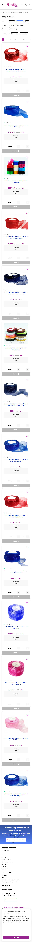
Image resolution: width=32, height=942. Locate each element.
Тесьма (4, 864)
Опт (3, 877)
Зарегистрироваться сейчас (16, 840)
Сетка (4, 25)
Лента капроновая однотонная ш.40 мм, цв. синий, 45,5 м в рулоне (16, 460)
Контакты (6, 886)
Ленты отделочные (7, 862)
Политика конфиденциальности (10, 879)
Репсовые (12, 22)
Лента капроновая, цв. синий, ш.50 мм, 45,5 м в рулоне (16, 627)
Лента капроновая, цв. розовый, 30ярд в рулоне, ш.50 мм (16, 683)
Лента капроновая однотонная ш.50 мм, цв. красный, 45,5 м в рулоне (16, 237)
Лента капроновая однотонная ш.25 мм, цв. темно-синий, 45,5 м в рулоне (16, 293)
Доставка (4, 875)
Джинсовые (13, 28)
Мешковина (20, 25)
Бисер (3, 852)
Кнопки (4, 857)
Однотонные (14, 34)
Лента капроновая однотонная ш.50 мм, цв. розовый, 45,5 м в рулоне (16, 739)
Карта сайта (7, 890)
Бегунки (4, 855)
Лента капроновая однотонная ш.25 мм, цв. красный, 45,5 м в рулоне (16, 516)
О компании (6, 872)
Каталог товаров (9, 848)
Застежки (4, 868)
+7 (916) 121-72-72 (9, 895)
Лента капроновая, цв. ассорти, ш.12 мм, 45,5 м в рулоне (16, 349)
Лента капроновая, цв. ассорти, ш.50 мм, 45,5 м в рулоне (16, 181)
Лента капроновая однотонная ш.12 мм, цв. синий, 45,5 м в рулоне (16, 571)
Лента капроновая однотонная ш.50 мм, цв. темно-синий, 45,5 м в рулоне (16, 404)
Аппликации (5, 850)
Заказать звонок (10, 900)
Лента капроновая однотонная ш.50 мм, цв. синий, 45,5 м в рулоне (16, 126)
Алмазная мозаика (7, 859)
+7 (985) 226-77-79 (9, 893)
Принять (16, 937)
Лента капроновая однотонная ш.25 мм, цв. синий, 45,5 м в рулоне (16, 794)
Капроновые (19, 22)
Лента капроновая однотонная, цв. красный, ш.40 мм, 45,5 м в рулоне (16, 70)
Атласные (5, 28)
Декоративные (11, 25)
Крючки (4, 866)
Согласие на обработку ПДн (9, 882)
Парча (27, 22)
